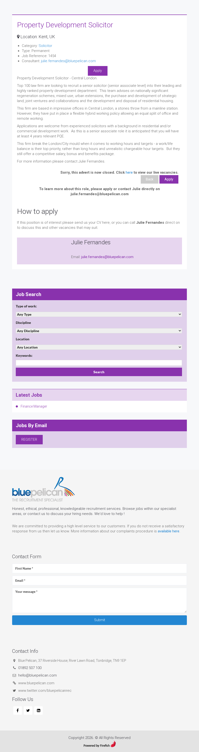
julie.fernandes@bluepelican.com (68, 61)
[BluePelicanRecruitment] (17, 710)
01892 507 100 (29, 668)
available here (168, 531)
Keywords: (24, 355)
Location (22, 339)
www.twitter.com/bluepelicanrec (45, 690)
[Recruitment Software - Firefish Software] (99, 743)
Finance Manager (34, 406)
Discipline (23, 322)
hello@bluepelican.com (37, 675)
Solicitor (45, 46)
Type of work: (26, 306)
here (129, 172)
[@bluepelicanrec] (28, 710)
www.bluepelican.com (36, 683)
